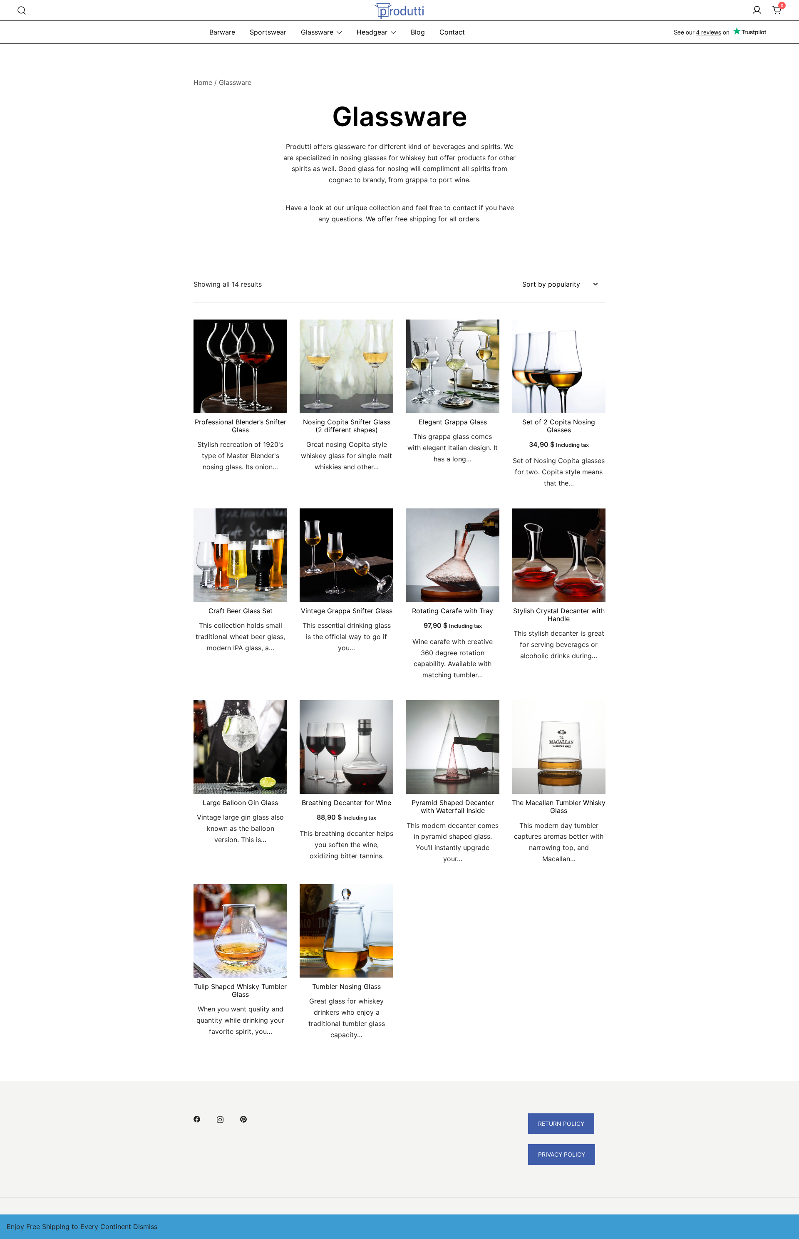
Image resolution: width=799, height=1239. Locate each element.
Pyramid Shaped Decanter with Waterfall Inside (453, 806)
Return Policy (561, 1123)
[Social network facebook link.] (197, 1119)
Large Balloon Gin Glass (240, 802)
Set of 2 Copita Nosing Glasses (558, 426)
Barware (222, 32)
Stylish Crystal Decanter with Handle (559, 615)
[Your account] (757, 10)
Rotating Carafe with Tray (452, 611)
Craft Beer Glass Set (240, 611)
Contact (452, 32)
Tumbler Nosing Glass (346, 986)
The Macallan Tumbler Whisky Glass (558, 806)
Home (203, 82)
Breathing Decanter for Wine (346, 802)
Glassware (317, 32)
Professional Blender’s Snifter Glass (240, 426)
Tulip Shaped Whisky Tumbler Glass (240, 990)
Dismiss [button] (145, 1226)
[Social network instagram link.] (220, 1119)
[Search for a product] (22, 10)
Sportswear (268, 32)
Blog (418, 32)
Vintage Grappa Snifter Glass (346, 611)
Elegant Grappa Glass (453, 422)
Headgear (372, 32)
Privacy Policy (561, 1154)
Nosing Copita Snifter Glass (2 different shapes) (346, 426)
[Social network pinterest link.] (243, 1119)
